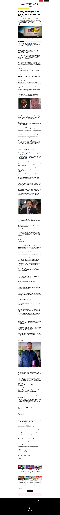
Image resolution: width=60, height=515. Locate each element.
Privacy (29, 510)
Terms (31, 510)
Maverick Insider (25, 500)
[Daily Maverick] (30, 4)
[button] (36, 24)
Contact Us (34, 500)
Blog (38, 500)
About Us (30, 500)
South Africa (20, 458)
